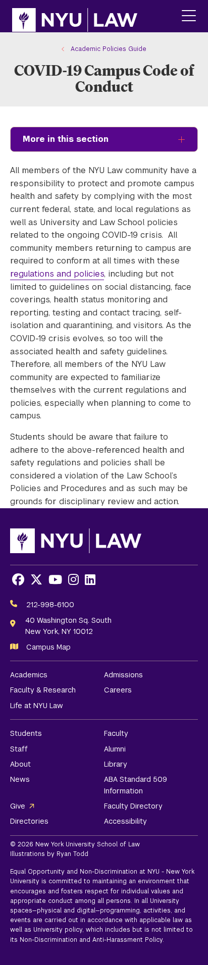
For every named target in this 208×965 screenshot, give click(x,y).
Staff (19, 749)
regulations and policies (57, 274)
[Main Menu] (189, 16)
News (20, 779)
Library (115, 764)
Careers (118, 689)
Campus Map (48, 647)
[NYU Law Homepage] (74, 16)
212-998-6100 (50, 604)
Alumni (115, 749)
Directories (29, 821)
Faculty (116, 733)
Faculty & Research (43, 689)
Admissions (123, 674)
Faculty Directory (133, 806)
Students (26, 733)
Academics (28, 674)
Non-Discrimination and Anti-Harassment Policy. (92, 940)
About (20, 764)
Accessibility (125, 821)
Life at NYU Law (36, 705)
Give (17, 806)
